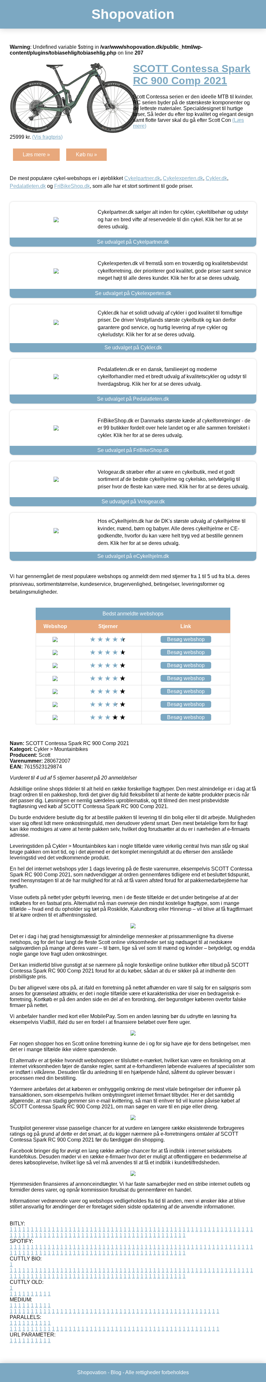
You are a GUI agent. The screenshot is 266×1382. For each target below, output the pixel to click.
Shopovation (133, 14)
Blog (116, 1372)
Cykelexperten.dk (183, 178)
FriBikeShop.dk (72, 186)
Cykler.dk (216, 178)
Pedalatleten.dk (28, 186)
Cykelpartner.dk (142, 178)
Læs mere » (36, 154)
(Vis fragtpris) (47, 137)
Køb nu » (86, 154)
